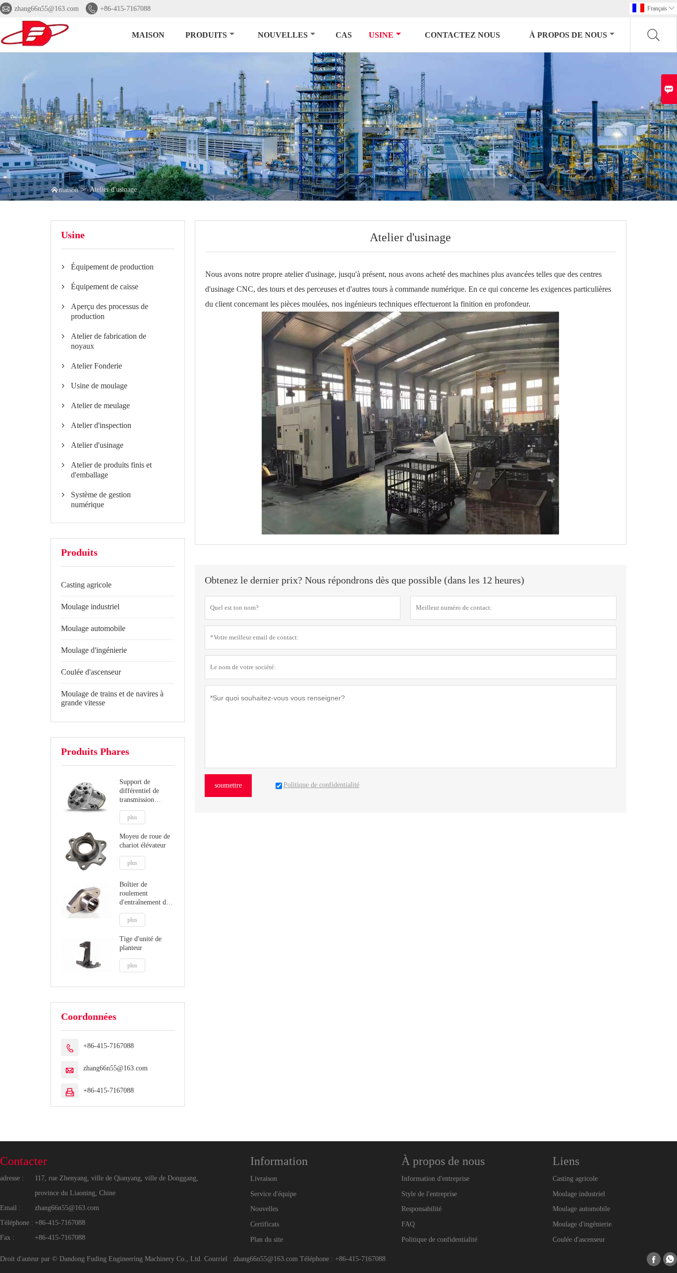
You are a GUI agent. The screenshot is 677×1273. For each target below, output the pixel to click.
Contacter (23, 1161)
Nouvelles (264, 1209)
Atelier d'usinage (97, 445)
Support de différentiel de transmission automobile (139, 791)
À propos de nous (568, 35)
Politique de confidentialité (439, 1239)
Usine (381, 35)
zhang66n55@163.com (46, 8)
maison (148, 35)
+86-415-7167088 (125, 8)
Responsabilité (421, 1209)
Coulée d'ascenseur (91, 672)
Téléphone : (16, 1222)
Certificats (264, 1224)
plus (132, 817)
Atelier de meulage (100, 405)
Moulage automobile (93, 628)
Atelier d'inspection (101, 425)
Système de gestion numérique (101, 499)
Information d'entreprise (435, 1178)
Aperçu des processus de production (109, 311)
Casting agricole (86, 585)
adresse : (12, 1178)
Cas (344, 35)
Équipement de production (112, 267)
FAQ (408, 1224)
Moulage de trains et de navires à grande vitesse (112, 698)
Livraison (263, 1178)
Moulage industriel (90, 606)
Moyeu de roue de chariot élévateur (144, 841)
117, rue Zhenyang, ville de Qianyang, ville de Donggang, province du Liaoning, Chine (116, 1185)
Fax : (7, 1237)
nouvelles (283, 35)
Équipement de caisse (104, 286)
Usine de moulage (99, 385)
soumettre (228, 785)
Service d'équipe (273, 1194)
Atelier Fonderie (96, 366)
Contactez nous (462, 35)
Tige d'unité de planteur (140, 943)
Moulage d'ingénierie (94, 650)
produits (206, 35)
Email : (10, 1208)
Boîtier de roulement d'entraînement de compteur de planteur (144, 894)
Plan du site (266, 1239)
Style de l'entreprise (429, 1194)
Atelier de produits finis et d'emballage (111, 470)
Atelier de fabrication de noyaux (108, 341)
